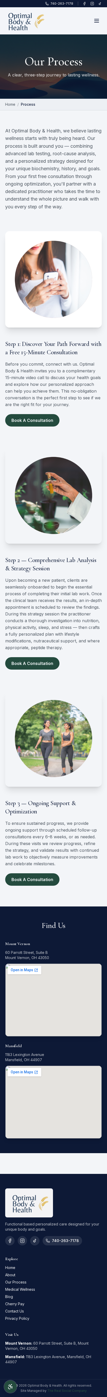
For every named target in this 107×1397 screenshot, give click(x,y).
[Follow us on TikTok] (100, 3)
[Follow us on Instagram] (92, 3)
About (10, 1275)
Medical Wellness (20, 1289)
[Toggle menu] (96, 21)
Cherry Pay (14, 1304)
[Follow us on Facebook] (84, 3)
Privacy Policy (17, 1318)
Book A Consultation (32, 420)
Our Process (15, 1282)
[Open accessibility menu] (10, 1386)
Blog (9, 1296)
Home (10, 104)
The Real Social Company (67, 1391)
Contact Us (14, 1311)
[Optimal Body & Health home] (25, 20)
